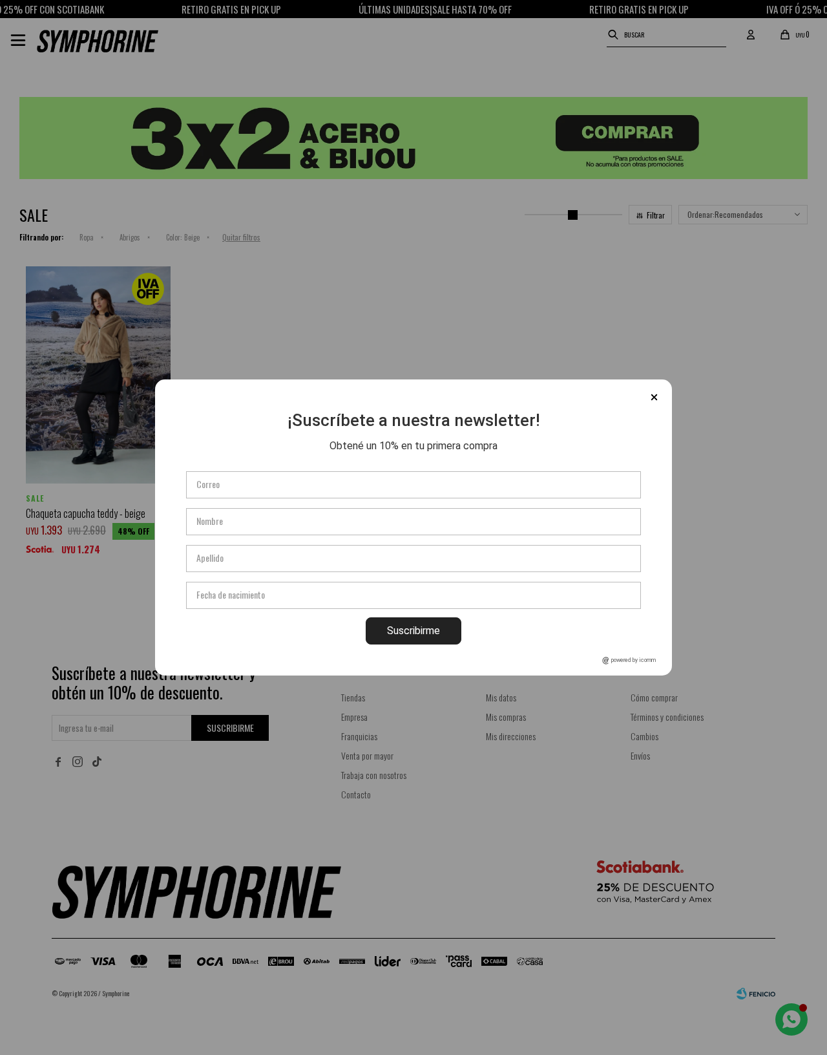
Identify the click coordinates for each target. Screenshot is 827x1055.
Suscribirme (413, 630)
